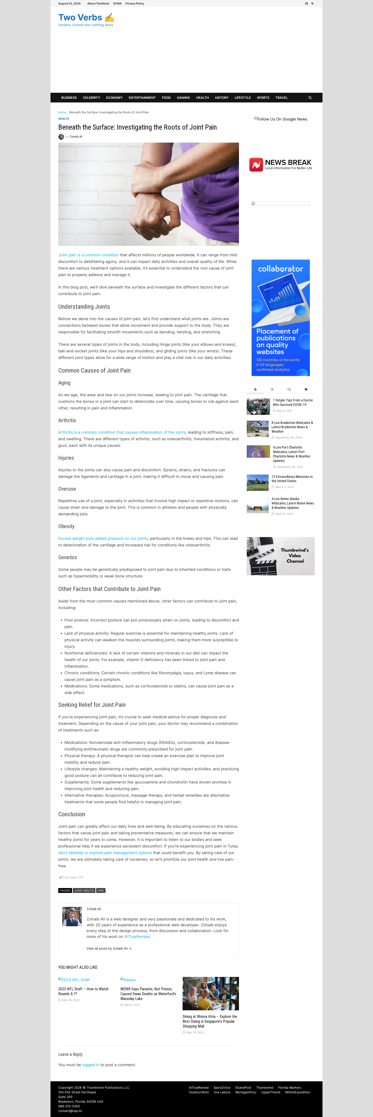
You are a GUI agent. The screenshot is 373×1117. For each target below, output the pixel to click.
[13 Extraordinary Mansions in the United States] (258, 477)
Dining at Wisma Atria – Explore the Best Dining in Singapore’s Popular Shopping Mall (210, 1021)
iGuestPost (243, 1087)
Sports (263, 98)
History (221, 98)
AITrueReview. (137, 936)
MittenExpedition (297, 1092)
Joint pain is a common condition (88, 255)
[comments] (289, 389)
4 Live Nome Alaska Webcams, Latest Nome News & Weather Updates (293, 503)
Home (62, 112)
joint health (84, 890)
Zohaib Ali (76, 136)
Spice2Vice (222, 1087)
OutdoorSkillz (199, 1092)
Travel (281, 98)
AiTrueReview (199, 1087)
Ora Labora (222, 1092)
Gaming (183, 98)
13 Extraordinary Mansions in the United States (292, 479)
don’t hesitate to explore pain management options (105, 852)
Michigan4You (245, 1092)
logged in (90, 1064)
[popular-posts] (255, 389)
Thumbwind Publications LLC (108, 1087)
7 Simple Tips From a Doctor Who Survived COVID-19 (293, 402)
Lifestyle (243, 98)
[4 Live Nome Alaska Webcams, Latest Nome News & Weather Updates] (258, 499)
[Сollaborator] (281, 317)
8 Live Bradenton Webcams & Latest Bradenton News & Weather (292, 427)
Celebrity (91, 98)
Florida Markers (289, 1087)
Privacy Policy (134, 3)
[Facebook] (307, 3)
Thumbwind (264, 1087)
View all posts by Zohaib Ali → (109, 948)
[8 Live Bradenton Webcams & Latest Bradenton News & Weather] (258, 423)
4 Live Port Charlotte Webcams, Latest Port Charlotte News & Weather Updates (291, 454)
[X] (312, 3)
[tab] (255, 389)
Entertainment (142, 98)
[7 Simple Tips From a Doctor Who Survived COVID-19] (258, 401)
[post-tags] (306, 389)
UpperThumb (270, 1092)
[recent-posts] (272, 389)
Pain (101, 890)
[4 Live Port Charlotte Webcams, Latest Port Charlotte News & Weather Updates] (258, 448)
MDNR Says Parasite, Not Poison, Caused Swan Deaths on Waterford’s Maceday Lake (148, 994)
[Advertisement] (186, 63)
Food (166, 98)
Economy (114, 98)
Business (69, 98)
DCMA (117, 3)
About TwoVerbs (98, 3)
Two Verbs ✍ (86, 17)
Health (202, 98)
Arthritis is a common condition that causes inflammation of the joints (122, 432)
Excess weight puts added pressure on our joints (103, 538)
